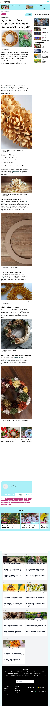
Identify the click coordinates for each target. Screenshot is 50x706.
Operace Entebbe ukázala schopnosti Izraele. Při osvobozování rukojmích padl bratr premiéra (13, 598)
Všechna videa (45, 14)
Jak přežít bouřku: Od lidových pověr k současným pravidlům (45, 52)
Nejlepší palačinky (25, 677)
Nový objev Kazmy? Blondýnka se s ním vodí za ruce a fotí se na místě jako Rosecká (36, 632)
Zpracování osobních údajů (18, 695)
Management (17, 686)
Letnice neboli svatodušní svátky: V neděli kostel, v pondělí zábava (29, 526)
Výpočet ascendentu (41, 675)
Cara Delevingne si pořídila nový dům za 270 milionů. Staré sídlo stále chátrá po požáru (16, 7)
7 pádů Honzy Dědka (34, 673)
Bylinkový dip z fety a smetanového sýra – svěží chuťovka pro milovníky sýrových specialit (35, 592)
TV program (29, 671)
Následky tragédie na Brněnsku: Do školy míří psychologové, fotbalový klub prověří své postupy (13, 576)
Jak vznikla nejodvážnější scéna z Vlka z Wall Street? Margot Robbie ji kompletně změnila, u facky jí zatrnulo (14, 633)
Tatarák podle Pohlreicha (16, 675)
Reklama (5, 690)
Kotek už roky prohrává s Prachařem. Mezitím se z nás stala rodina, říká (35, 576)
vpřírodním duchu (18, 357)
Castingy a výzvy (17, 690)
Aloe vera (24, 675)
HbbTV (5, 692)
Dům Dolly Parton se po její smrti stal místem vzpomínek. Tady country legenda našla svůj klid (13, 654)
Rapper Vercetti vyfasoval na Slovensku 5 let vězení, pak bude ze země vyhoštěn (36, 626)
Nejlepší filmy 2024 (15, 671)
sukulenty (7, 360)
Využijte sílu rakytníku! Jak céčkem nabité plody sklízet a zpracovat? (13, 648)
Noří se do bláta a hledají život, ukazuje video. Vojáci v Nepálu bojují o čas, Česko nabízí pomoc (13, 564)
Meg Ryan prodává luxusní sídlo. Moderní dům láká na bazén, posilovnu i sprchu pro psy (40, 7)
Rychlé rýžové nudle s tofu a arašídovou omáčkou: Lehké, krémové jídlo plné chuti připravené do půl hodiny (35, 605)
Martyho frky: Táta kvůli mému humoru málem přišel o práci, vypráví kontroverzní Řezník (36, 620)
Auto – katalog (26, 673)
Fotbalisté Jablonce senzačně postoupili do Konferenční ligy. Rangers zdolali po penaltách (13, 570)
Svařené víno (7, 675)
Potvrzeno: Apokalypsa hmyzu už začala (11, 591)
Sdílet (29, 15)
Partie (40, 671)
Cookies (5, 697)
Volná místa (6, 688)
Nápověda (16, 697)
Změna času (35, 671)
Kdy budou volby (10, 673)
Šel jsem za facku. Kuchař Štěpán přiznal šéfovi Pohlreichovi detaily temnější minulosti (35, 570)
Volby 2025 (41, 673)
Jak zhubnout (7, 671)
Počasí (43, 671)
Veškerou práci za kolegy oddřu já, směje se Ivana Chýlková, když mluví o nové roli (35, 564)
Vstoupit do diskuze (9, 494)
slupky (2, 277)
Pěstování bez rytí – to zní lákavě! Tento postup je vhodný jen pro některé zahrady (9, 526)
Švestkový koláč (33, 677)
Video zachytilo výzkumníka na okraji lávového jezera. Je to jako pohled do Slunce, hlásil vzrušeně (13, 604)
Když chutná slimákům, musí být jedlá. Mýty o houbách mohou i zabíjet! (12, 660)
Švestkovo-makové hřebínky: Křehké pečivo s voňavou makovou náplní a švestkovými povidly (35, 598)
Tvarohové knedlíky (17, 677)
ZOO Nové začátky (18, 673)
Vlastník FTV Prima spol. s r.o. (8, 699)
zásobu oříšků (7, 87)
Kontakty (16, 692)
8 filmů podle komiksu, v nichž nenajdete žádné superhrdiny (13, 626)
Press (16, 688)
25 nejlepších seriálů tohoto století (10, 619)
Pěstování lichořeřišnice (31, 675)
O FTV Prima (6, 686)
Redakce (16, 698)
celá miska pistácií (15, 171)
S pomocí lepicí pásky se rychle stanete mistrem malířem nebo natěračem (45, 57)
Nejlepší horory (23, 671)
